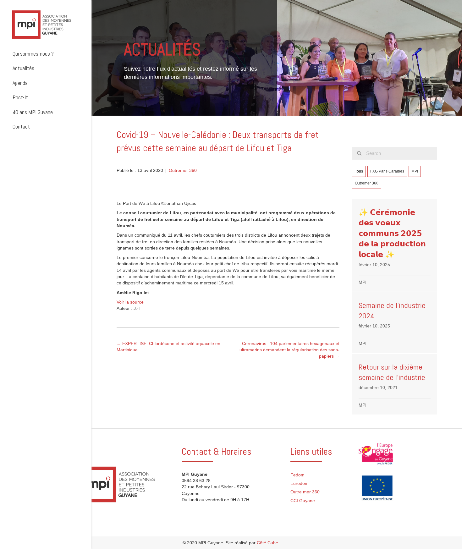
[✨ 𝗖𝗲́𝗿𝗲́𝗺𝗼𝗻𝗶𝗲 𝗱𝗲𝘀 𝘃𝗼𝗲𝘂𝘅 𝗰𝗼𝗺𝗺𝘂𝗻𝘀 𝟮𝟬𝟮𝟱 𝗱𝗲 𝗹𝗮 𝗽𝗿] (394, 245)
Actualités (23, 68)
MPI (414, 171)
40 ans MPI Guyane (33, 112)
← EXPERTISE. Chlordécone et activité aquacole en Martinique (168, 346)
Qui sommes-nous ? (33, 53)
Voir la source (130, 302)
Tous (359, 171)
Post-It (20, 97)
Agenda (20, 82)
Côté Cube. (268, 542)
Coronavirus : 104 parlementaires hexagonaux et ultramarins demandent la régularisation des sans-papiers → (289, 350)
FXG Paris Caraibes (387, 171)
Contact (21, 126)
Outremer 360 (183, 170)
